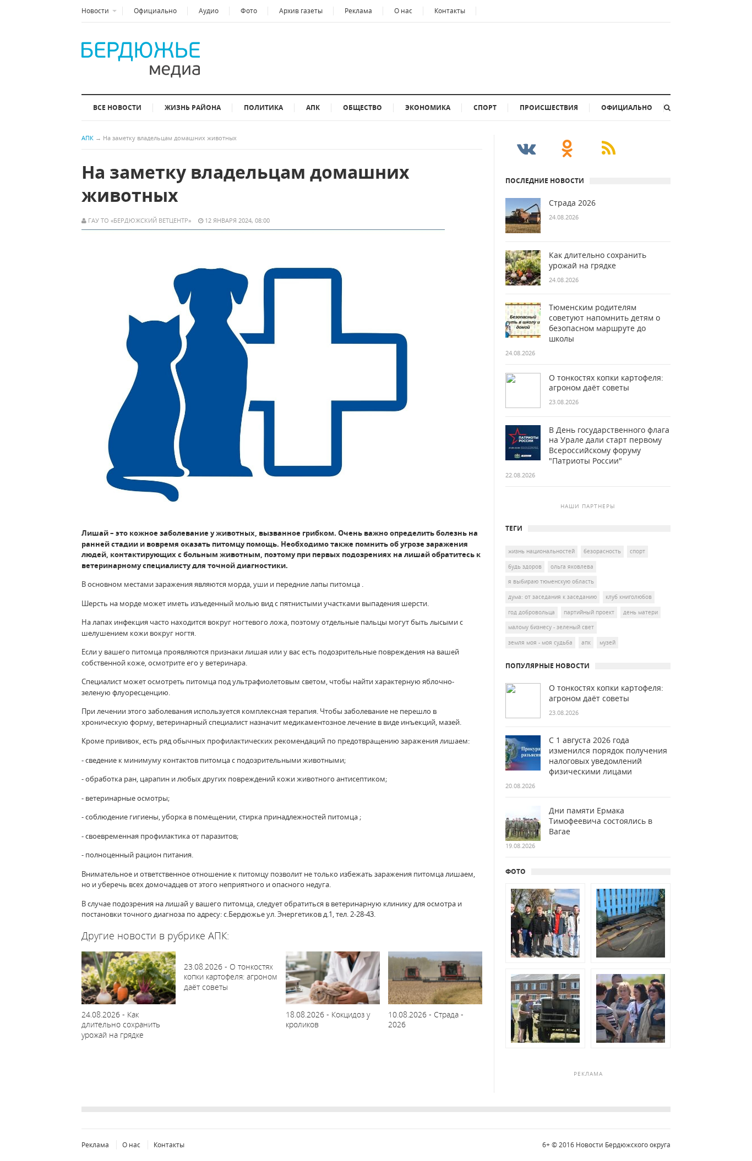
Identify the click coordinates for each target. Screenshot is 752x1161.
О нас (403, 10)
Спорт (485, 107)
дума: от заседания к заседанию (552, 597)
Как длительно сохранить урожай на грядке (597, 260)
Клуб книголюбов (629, 597)
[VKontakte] (526, 148)
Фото (249, 10)
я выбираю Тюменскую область (551, 581)
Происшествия (549, 107)
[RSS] (608, 148)
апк (586, 642)
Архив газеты (301, 10)
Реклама (358, 10)
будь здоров (525, 566)
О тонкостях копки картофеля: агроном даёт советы (606, 383)
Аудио (209, 10)
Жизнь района (193, 107)
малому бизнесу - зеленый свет (551, 627)
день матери (640, 612)
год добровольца (531, 612)
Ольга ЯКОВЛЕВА (572, 566)
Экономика (427, 107)
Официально (155, 10)
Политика (263, 107)
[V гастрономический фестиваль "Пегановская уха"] (545, 1048)
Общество (362, 107)
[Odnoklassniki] (567, 148)
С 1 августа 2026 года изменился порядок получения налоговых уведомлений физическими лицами (608, 756)
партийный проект (589, 612)
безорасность (602, 551)
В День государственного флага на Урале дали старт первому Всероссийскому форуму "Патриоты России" (609, 445)
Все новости (117, 107)
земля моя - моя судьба (540, 642)
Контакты (449, 10)
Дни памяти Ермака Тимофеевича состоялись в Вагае (600, 821)
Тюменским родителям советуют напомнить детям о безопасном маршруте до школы (604, 323)
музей (607, 642)
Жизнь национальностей (541, 551)
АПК (313, 107)
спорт (637, 551)
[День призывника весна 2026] (545, 963)
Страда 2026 (572, 203)
